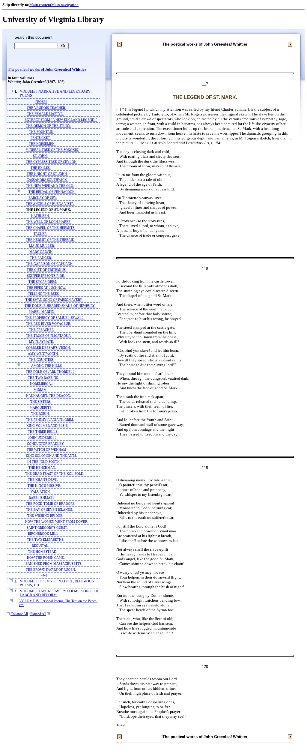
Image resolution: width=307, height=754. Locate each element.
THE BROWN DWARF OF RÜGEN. (51, 569)
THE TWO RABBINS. (43, 377)
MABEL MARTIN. (42, 311)
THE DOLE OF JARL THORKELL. (51, 371)
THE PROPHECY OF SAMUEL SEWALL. (55, 317)
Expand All (38, 614)
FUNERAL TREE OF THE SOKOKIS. (52, 149)
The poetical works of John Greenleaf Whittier (47, 69)
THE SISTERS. (41, 401)
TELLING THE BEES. (44, 293)
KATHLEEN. (40, 215)
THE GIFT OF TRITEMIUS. (47, 269)
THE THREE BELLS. (43, 431)
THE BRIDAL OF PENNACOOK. (52, 191)
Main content (40, 4)
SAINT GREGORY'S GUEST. (47, 527)
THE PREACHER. (42, 329)
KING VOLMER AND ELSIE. (47, 425)
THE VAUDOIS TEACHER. (46, 107)
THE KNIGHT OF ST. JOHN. (47, 173)
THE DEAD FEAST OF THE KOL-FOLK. (54, 473)
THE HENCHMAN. (42, 467)
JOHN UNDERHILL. (43, 437)
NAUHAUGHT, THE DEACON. (48, 395)
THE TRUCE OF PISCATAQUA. (49, 335)
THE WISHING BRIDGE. (45, 515)
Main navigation (65, 4)
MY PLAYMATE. (41, 341)
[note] (42, 575)
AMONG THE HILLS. (47, 365)
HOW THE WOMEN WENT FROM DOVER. (56, 521)
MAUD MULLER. (42, 245)
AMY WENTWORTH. (43, 353)
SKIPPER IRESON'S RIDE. (46, 275)
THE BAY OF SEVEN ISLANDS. (49, 509)
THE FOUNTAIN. (41, 131)
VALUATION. (41, 491)
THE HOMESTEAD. (42, 551)
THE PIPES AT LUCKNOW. (46, 287)
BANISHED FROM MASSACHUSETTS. (53, 563)
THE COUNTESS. (42, 359)
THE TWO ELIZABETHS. (45, 539)
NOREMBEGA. (41, 383)
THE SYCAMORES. (42, 281)
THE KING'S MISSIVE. (44, 485)
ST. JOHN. (40, 155)
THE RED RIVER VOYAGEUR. (48, 323)
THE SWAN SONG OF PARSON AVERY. (54, 299)
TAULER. (40, 233)
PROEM (41, 101)
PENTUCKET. (41, 137)
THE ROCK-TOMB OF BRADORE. (51, 503)
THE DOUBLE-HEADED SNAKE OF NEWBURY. (60, 305)
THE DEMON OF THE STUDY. (48, 125)
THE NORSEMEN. (42, 143)
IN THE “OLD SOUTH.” (44, 461)
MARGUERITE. (41, 407)
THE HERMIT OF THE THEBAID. (50, 239)
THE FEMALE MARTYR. (45, 113)
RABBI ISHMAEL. (42, 497)
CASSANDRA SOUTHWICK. (47, 179)
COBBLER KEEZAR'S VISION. (48, 347)
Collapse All (19, 614)
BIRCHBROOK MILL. (43, 533)
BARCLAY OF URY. (42, 197)
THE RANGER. (41, 257)
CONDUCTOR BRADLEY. (45, 443)
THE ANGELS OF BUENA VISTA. (50, 203)
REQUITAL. (40, 545)
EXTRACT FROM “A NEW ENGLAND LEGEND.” (61, 119)
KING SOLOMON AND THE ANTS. (51, 455)
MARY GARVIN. (41, 251)
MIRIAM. (40, 389)
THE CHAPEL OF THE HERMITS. (50, 227)
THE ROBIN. (40, 413)
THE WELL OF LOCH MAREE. (48, 221)
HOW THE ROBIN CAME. (46, 557)
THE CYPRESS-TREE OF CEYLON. (51, 161)
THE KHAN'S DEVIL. (43, 479)
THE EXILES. (41, 167)
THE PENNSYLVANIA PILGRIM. (50, 419)
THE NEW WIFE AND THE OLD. (50, 185)
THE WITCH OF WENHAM (46, 449)
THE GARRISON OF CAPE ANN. (49, 263)
